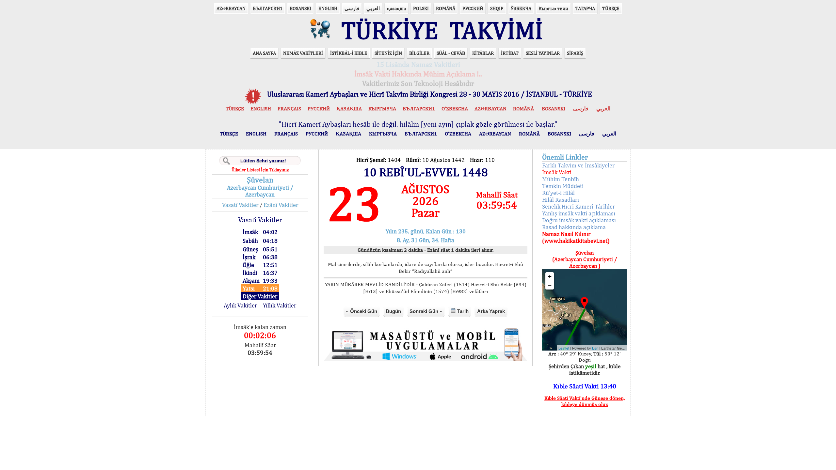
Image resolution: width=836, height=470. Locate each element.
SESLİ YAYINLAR (543, 53)
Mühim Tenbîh (560, 179)
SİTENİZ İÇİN (388, 53)
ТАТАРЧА (585, 8)
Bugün (393, 311)
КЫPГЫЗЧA (382, 108)
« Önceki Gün (361, 311)
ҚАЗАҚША (349, 108)
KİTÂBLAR (483, 53)
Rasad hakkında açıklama (574, 227)
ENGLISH (327, 8)
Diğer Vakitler (260, 296)
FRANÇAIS (289, 108)
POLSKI (421, 8)
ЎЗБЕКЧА (521, 8)
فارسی (352, 8)
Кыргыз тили (553, 8)
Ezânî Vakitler (281, 204)
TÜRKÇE (610, 8)
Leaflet (563, 348)
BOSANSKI (300, 8)
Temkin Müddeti (563, 185)
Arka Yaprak (491, 311)
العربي (373, 8)
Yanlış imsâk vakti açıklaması (578, 213)
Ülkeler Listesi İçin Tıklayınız (260, 169)
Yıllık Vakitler (279, 305)
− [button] (550, 285)
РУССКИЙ (472, 8)
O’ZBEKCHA (455, 108)
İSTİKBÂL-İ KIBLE (348, 53)
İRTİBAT (510, 53)
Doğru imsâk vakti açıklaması (579, 220)
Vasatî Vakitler (240, 204)
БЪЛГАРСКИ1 (267, 8)
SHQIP (497, 8)
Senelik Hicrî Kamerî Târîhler (578, 206)
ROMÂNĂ (445, 8)
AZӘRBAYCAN (231, 8)
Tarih (462, 311)
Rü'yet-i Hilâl (558, 192)
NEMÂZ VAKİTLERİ (303, 53)
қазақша (396, 8)
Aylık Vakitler (240, 305)
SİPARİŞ (575, 53)
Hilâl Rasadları (560, 199)
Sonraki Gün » (426, 311)
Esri (595, 348)
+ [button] (550, 276)
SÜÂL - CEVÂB (451, 53)
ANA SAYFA (264, 53)
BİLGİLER (419, 53)
